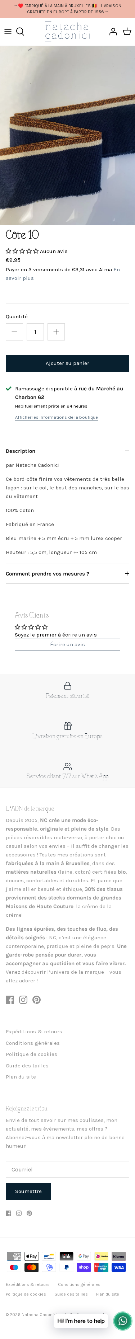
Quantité (17, 316)
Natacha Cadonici (39, 1314)
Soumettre (28, 1191)
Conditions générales (33, 1043)
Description (20, 451)
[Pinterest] (36, 1000)
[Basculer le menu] (8, 31)
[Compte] (111, 31)
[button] (23, 251)
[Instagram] (23, 1000)
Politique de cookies (31, 1054)
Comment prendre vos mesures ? (47, 573)
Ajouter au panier (67, 363)
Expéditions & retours (34, 1031)
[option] (67, 135)
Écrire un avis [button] (67, 644)
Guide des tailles (27, 1065)
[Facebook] (10, 1000)
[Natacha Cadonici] (67, 32)
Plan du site (21, 1076)
